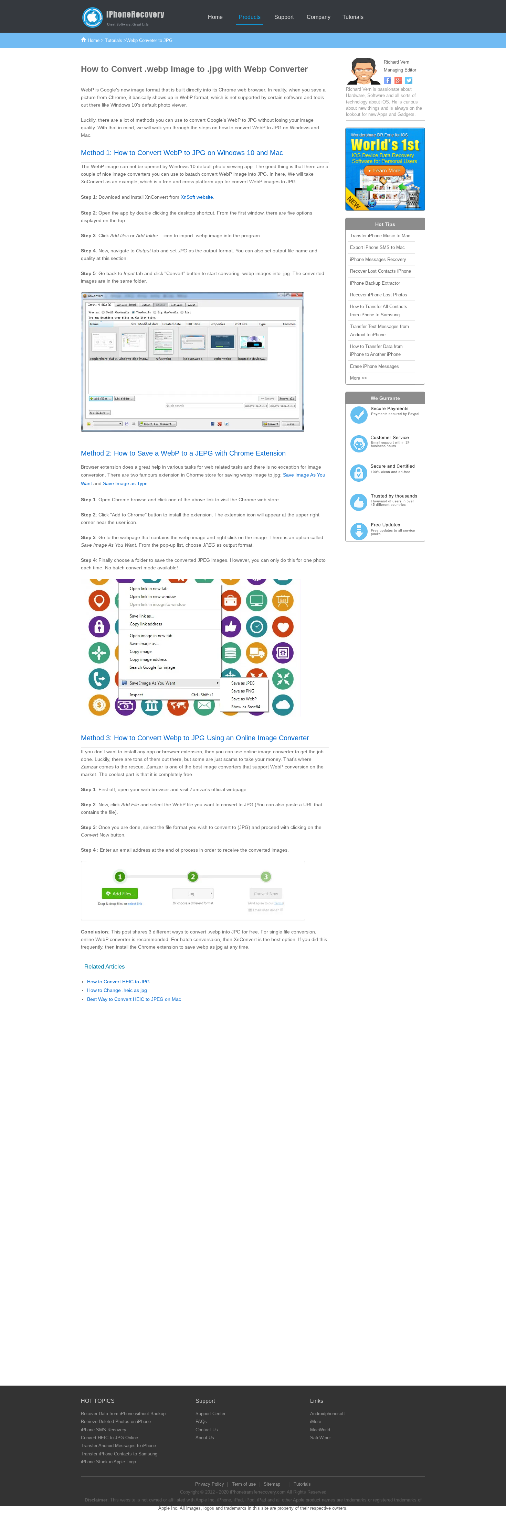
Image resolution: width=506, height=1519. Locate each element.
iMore (315, 1421)
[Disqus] (205, 1097)
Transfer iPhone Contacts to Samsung (119, 1453)
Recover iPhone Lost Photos (378, 294)
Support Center (210, 1413)
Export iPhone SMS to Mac (377, 247)
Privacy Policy (209, 1484)
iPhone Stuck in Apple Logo (108, 1461)
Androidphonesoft (327, 1413)
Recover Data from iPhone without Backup (123, 1413)
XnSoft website (197, 197)
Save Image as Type (125, 483)
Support (284, 17)
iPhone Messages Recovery (378, 259)
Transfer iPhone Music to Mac (380, 235)
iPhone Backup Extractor (375, 283)
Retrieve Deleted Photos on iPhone (116, 1421)
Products (250, 17)
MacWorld (320, 1429)
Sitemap (272, 1484)
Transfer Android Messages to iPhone (118, 1445)
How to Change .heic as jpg (117, 990)
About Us (205, 1437)
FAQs (201, 1421)
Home (215, 17)
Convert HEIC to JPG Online (109, 1437)
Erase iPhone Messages (374, 366)
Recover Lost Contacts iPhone (380, 271)
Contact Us (207, 1429)
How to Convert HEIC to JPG (118, 981)
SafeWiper (320, 1437)
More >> (358, 378)
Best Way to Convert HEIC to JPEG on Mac (134, 999)
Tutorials (352, 17)
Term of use (244, 1484)
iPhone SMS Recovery (103, 1429)
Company (318, 17)
